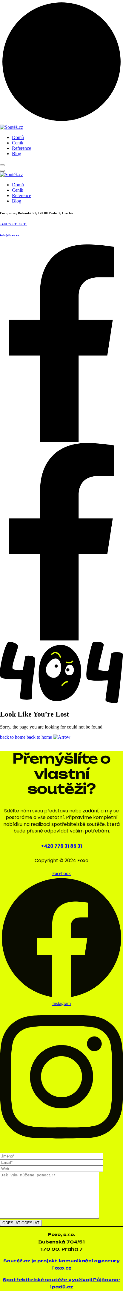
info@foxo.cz (9, 235)
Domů (18, 137)
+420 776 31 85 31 (13, 224)
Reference (21, 148)
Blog (16, 153)
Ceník (17, 142)
